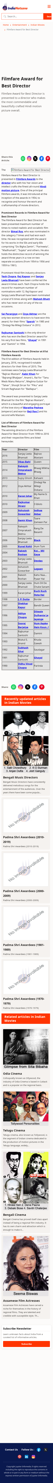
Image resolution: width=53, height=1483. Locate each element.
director (6, 182)
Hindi (43, 186)
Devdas (38, 560)
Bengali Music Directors (20, 777)
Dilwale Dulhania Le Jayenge (41, 615)
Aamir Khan (25, 520)
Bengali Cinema (14, 1215)
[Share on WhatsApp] (23, 158)
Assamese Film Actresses (21, 1301)
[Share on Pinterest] (48, 158)
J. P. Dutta (24, 599)
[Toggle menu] (49, 6)
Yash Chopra (8, 276)
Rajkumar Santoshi (12, 332)
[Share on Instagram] (29, 158)
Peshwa (38, 407)
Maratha (28, 407)
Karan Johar (25, 496)
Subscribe (26, 1344)
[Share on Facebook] (41, 158)
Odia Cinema (12, 1074)
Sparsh (31, 321)
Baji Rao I (32, 411)
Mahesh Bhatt (41, 299)
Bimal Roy (17, 231)
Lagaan (38, 568)
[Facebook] (38, 1449)
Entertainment (20, 24)
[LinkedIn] (26, 1456)
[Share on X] (35, 158)
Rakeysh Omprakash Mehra (25, 470)
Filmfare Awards (25, 179)
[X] (45, 1449)
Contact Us (11, 1449)
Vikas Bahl (24, 461)
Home (6, 24)
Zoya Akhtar (30, 314)
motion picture (10, 190)
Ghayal (32, 340)
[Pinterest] (19, 1456)
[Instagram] (33, 1456)
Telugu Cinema (14, 1130)
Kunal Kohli (25, 546)
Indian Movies (38, 24)
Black (37, 540)
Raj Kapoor (23, 276)
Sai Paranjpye (9, 314)
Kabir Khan (28, 374)
